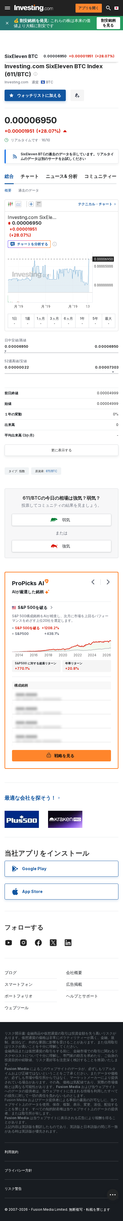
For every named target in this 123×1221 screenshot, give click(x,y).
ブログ (11, 972)
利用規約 (11, 1152)
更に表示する (61, 450)
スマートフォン (19, 984)
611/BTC (51, 471)
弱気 (66, 519)
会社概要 (74, 972)
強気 (66, 546)
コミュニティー (100, 176)
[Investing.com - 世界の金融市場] (33, 8)
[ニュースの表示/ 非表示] (38, 204)
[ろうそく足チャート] (10, 204)
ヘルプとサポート (82, 995)
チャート (30, 176)
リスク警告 (13, 1188)
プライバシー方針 (18, 1170)
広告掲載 (74, 984)
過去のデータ (28, 190)
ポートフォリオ (19, 995)
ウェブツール (17, 1007)
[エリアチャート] (18, 204)
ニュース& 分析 (62, 176)
